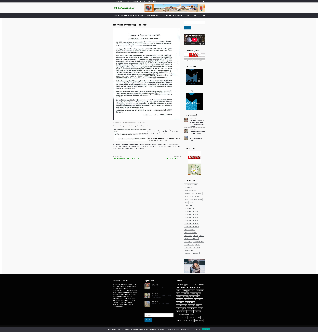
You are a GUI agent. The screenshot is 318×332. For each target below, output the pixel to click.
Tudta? (197, 244)
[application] (194, 39)
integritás (194, 293)
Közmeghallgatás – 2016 (192, 226)
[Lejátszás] (186, 44)
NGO (184, 308)
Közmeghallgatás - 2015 (191, 217)
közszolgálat (189, 299)
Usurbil (179, 320)
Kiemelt (192, 202)
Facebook (128, 1)
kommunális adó (194, 296)
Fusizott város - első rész (192, 196)
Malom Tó (191, 305)
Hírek (186, 202)
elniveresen (142, 122)
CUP (178, 288)
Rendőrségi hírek (199, 241)
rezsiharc (190, 311)
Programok (188, 241)
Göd (178, 293)
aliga (187, 285)
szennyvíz (198, 311)
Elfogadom (206, 329)
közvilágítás (198, 299)
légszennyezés (190, 302)
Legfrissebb (188, 235)
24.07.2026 (193, 118)
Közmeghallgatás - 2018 (191, 223)
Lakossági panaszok (137, 15)
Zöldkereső (150, 15)
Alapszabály (180, 285)
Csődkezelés (166, 15)
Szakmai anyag (189, 244)
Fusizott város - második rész (193, 199)
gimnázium (191, 291)
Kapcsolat (135, 1)
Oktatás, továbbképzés (191, 238)
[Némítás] (200, 44)
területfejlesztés (182, 317)
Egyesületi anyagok (130, 122)
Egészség (199, 193)
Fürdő (178, 291)
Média (158, 15)
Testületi (191, 317)
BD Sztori (142, 1)
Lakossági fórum (189, 229)
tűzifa (198, 317)
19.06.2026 (193, 137)
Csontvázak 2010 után (191, 184)
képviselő (179, 299)
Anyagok (124, 15)
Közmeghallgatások (153, 1)
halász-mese (185, 293)
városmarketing (188, 320)
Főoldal (116, 15)
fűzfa (184, 291)
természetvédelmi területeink (185, 314)
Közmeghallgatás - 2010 (191, 211)
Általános (197, 247)
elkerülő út (184, 288)
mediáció (198, 305)
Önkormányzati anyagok (192, 253)
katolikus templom (182, 296)
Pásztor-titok (181, 311)
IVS (200, 293)
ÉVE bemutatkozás (119, 1)
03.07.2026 (193, 129)
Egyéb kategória (189, 193)
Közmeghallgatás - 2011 (191, 214)
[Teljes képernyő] (203, 44)
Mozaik (196, 235)
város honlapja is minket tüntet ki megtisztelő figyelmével (163, 139)
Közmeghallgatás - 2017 (191, 220)
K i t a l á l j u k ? (190, 15)
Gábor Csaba (200, 291)
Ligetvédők (180, 302)
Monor (179, 308)
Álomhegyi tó (199, 320)
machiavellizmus (181, 305)
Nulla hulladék (192, 308)
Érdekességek (177, 15)
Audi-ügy (193, 285)
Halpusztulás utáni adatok (160, 303)
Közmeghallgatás (190, 208)
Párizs (200, 308)
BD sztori (201, 285)
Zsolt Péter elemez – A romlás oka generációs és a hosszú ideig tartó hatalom (162, 288)
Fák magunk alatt (195, 288)
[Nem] (316, 329)
